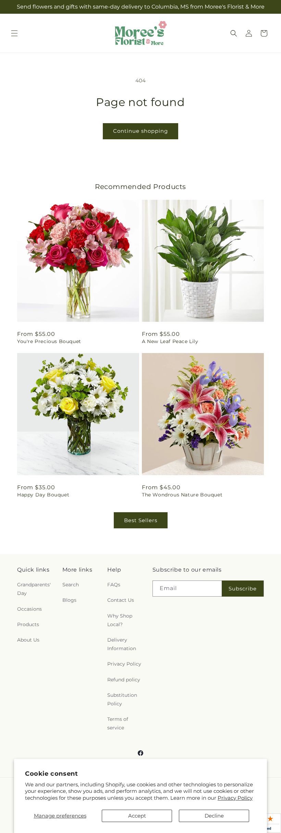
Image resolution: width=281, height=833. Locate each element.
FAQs (113, 585)
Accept (137, 815)
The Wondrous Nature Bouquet (182, 495)
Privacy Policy (235, 798)
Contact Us (120, 600)
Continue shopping (140, 131)
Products (28, 624)
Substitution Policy (122, 699)
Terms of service (117, 723)
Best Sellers (140, 520)
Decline (214, 815)
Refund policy (123, 680)
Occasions (29, 609)
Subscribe (243, 588)
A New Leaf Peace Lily (170, 341)
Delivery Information (121, 644)
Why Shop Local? (119, 620)
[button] (14, 33)
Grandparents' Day (34, 589)
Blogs (69, 600)
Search (70, 585)
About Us (28, 640)
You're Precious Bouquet (49, 341)
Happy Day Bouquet (43, 495)
